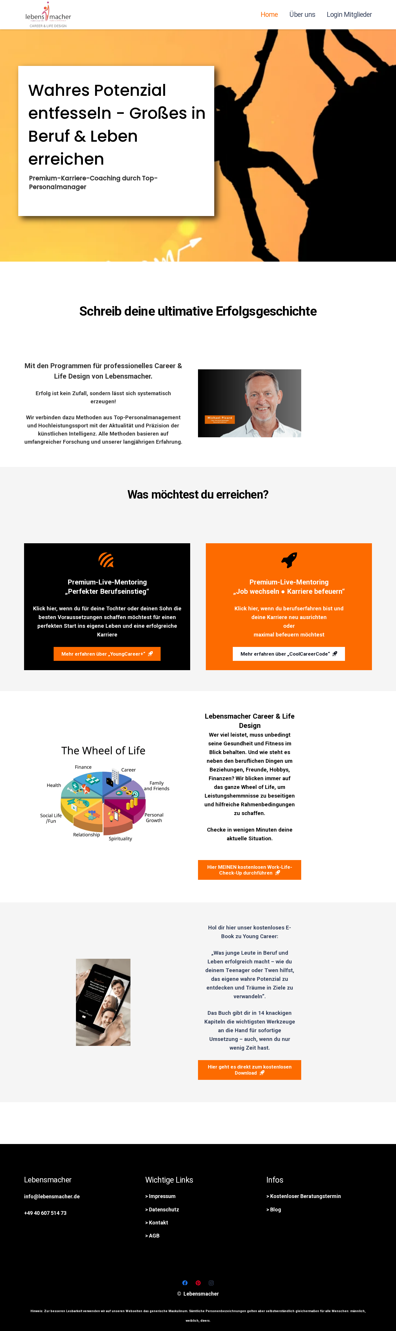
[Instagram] (211, 1282)
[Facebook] (185, 1282)
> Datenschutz (162, 1209)
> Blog (273, 1209)
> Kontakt (156, 1223)
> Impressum (160, 1196)
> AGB (152, 1236)
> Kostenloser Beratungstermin (303, 1196)
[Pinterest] (198, 1282)
